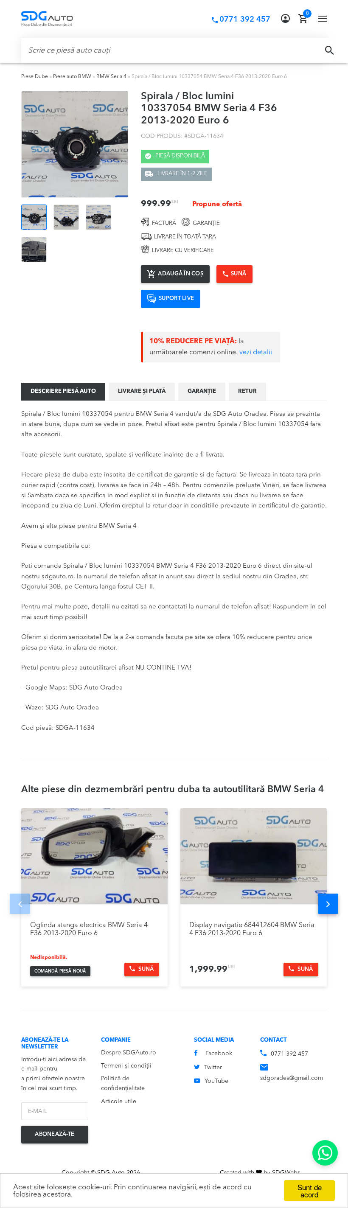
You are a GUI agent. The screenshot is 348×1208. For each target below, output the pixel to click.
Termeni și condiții (126, 1066)
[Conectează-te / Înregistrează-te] (285, 18)
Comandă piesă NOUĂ (60, 971)
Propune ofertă (217, 204)
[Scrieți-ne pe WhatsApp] (325, 1153)
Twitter (213, 1068)
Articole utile (118, 1101)
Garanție (202, 391)
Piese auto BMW (72, 76)
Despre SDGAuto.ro (128, 1053)
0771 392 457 (289, 1054)
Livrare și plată (142, 391)
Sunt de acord (309, 1191)
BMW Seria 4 (111, 76)
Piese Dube (34, 76)
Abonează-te (54, 1134)
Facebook (218, 1054)
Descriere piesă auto (63, 391)
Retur (247, 391)
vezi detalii (255, 352)
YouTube (216, 1081)
